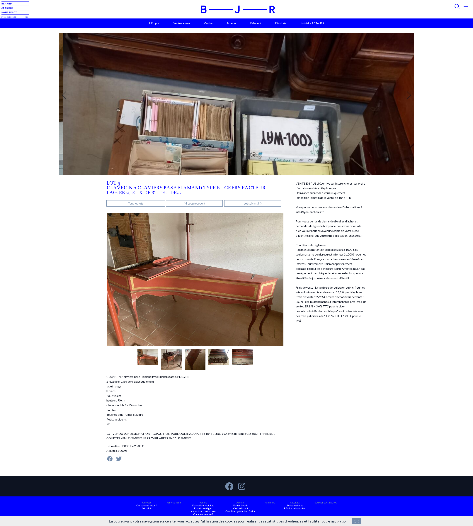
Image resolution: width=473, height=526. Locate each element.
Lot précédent (196, 203)
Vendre (208, 23)
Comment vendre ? (203, 514)
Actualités (147, 508)
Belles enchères (295, 505)
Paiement (255, 23)
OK (356, 521)
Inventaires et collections (203, 511)
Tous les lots (135, 203)
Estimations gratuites (203, 505)
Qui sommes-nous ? (146, 505)
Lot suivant (251, 203)
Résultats (280, 23)
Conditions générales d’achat (240, 511)
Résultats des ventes (294, 508)
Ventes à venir (181, 23)
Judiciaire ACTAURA (312, 23)
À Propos (154, 23)
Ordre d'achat (240, 508)
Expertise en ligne (203, 508)
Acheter (231, 23)
